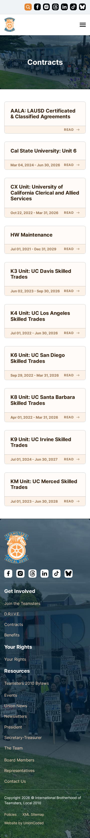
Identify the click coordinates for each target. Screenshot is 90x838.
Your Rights (15, 659)
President (13, 726)
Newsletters (15, 716)
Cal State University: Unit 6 (43, 151)
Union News (15, 705)
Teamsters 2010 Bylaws (26, 683)
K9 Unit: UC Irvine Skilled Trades (40, 442)
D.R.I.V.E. (12, 613)
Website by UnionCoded (24, 823)
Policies (10, 814)
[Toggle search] (28, 7)
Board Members (19, 759)
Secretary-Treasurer (23, 737)
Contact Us (15, 781)
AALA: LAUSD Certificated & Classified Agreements (43, 114)
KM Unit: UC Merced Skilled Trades (43, 484)
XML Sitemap (33, 814)
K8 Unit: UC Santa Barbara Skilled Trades (42, 400)
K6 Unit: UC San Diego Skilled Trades (37, 358)
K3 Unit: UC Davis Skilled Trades (40, 274)
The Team (13, 747)
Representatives (19, 770)
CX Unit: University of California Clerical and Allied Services (44, 193)
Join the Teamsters (22, 603)
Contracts (13, 624)
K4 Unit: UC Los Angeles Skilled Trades (40, 316)
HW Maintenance (31, 235)
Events (10, 695)
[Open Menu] (83, 25)
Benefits (12, 634)
